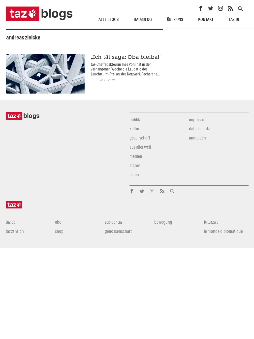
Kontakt (206, 19)
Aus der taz (113, 222)
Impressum (198, 119)
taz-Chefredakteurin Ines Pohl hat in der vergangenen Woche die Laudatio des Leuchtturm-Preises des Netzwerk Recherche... (125, 69)
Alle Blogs (108, 19)
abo (58, 222)
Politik (134, 119)
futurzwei (212, 222)
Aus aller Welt (140, 147)
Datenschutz (199, 128)
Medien (135, 156)
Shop (59, 231)
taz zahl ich (15, 231)
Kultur (134, 128)
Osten (134, 174)
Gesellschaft (139, 137)
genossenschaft (118, 231)
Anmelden (197, 137)
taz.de (234, 19)
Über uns (175, 19)
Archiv (134, 165)
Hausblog (143, 19)
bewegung (163, 222)
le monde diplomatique (223, 231)
